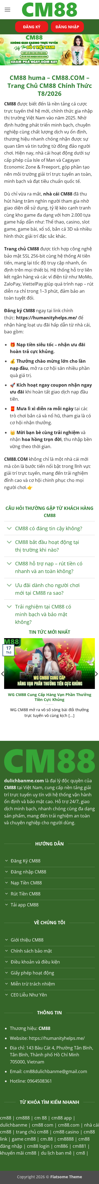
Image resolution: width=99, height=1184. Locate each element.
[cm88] (49, 9)
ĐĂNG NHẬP (67, 26)
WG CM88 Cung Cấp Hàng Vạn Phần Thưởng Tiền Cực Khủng (49, 697)
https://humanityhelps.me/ (46, 318)
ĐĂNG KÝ (31, 26)
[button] (7, 9)
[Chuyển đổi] (9, 529)
